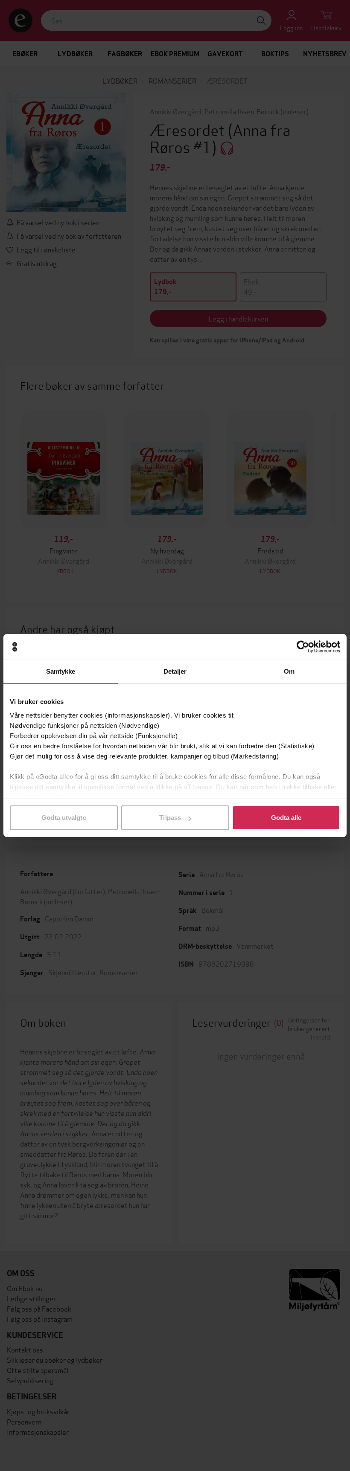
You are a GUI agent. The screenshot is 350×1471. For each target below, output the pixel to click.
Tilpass (170, 817)
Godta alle (286, 817)
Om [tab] (289, 671)
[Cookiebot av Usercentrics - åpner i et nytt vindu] (302, 646)
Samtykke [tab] (61, 671)
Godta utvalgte (63, 817)
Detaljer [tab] (175, 671)
